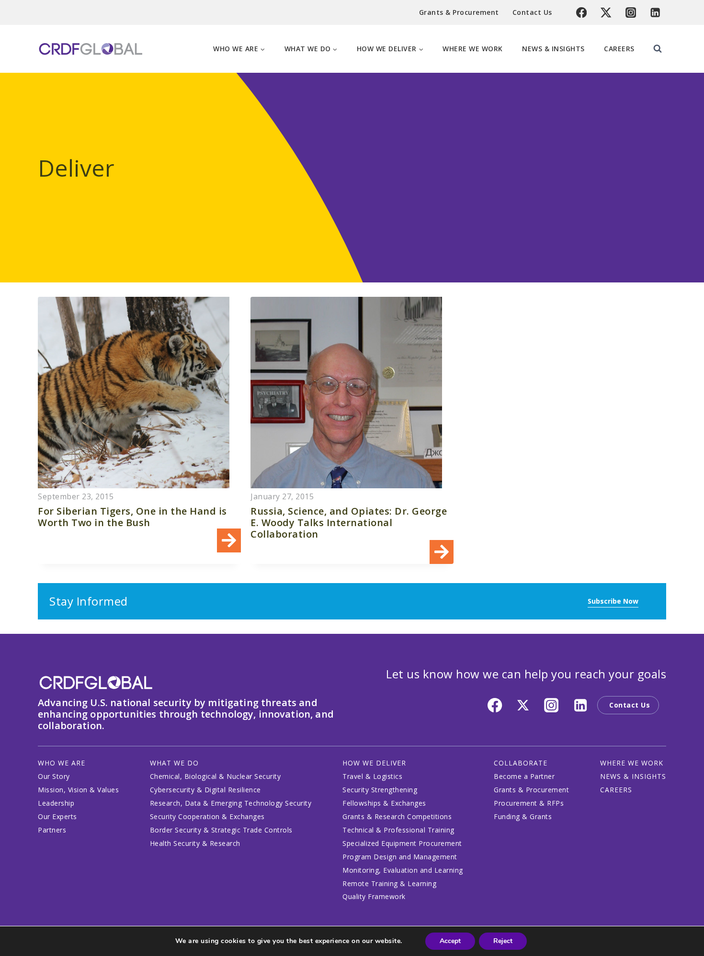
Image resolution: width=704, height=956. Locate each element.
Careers (619, 48)
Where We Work (473, 48)
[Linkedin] (655, 12)
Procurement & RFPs (529, 803)
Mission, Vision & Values (78, 789)
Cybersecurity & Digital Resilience (205, 789)
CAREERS (616, 789)
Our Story (54, 776)
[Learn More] (139, 430)
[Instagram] (631, 12)
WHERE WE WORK (631, 762)
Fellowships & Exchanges (384, 803)
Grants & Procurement (459, 12)
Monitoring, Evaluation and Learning (402, 870)
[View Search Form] (657, 48)
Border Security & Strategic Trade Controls (221, 829)
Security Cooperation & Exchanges (207, 816)
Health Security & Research (195, 843)
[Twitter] (606, 12)
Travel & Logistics (372, 776)
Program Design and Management (399, 856)
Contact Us (532, 12)
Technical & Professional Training (398, 829)
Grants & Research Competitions (397, 816)
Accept (450, 940)
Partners (52, 829)
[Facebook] (581, 12)
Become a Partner (524, 776)
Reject (502, 940)
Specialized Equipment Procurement (402, 843)
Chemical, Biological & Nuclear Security (215, 776)
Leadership (56, 803)
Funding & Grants (523, 816)
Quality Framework (374, 896)
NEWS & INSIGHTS (633, 776)
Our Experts (57, 816)
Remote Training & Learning (389, 883)
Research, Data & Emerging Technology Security (231, 803)
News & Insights (553, 48)
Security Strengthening (379, 789)
